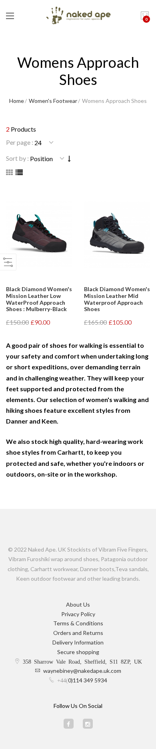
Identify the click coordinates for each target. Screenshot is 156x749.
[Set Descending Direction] (69, 158)
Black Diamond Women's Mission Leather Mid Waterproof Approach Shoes (117, 299)
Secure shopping (78, 651)
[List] (19, 172)
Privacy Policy (78, 614)
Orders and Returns (78, 632)
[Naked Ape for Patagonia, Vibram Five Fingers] (78, 16)
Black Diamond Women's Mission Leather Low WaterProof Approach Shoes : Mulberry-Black (39, 299)
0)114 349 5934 (87, 680)
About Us (78, 604)
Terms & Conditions (78, 623)
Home (16, 100)
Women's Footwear (53, 100)
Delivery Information (78, 642)
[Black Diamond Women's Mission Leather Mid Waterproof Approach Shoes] (117, 234)
